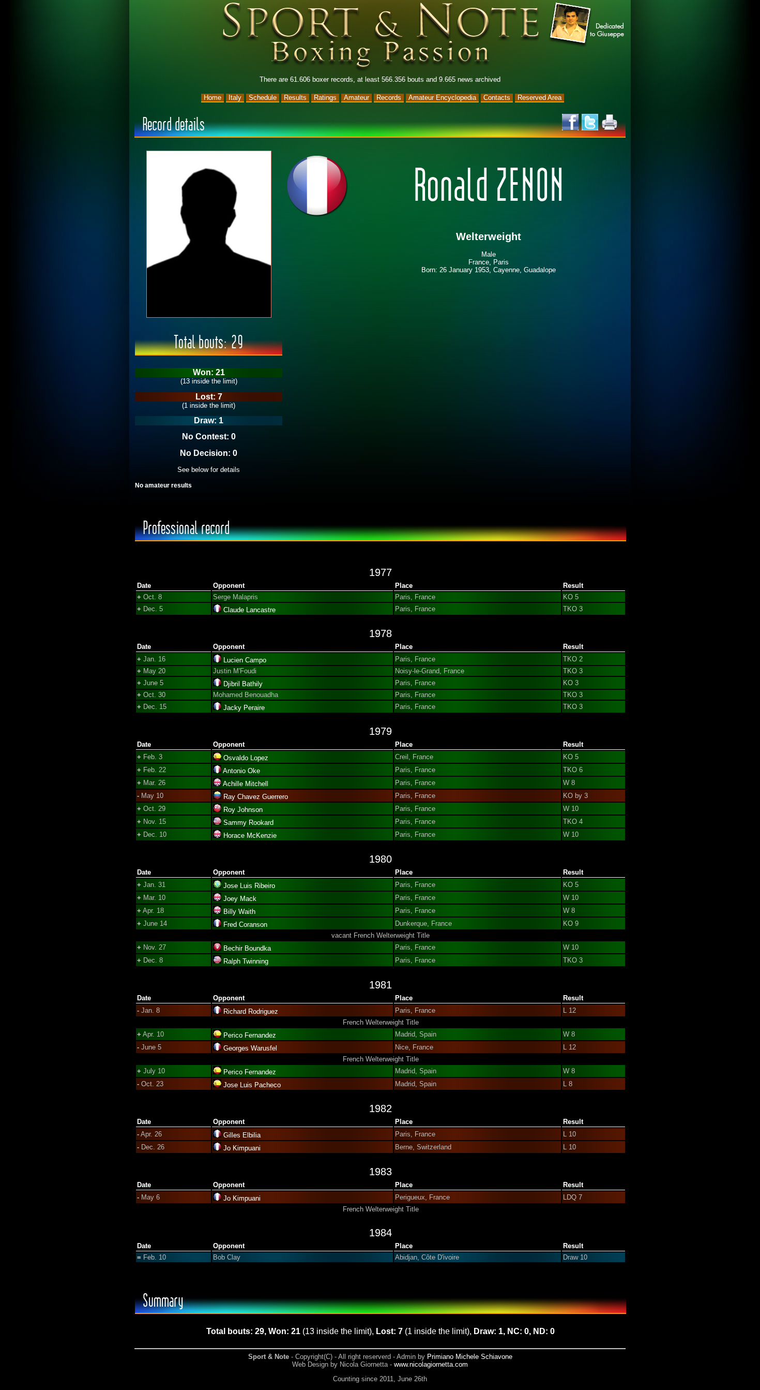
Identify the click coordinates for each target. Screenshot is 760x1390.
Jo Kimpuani (242, 1148)
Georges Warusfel (250, 1048)
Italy (235, 97)
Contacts (496, 97)
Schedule (263, 97)
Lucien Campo (244, 660)
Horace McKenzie (250, 835)
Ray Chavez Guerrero (255, 797)
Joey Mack (239, 899)
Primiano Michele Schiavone (469, 1357)
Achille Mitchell (245, 784)
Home (212, 97)
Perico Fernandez (249, 1035)
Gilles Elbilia (242, 1135)
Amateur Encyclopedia (442, 97)
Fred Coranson (245, 924)
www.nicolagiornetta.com (431, 1364)
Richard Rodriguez (250, 1011)
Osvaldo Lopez (245, 758)
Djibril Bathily (243, 684)
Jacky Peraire (244, 708)
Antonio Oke (241, 771)
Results (295, 97)
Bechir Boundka (247, 948)
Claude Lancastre (249, 610)
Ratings (325, 97)
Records (388, 97)
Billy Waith (239, 911)
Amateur (356, 97)
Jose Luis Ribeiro (249, 886)
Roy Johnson (243, 810)
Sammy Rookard (248, 822)
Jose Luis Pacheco (252, 1085)
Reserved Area (539, 97)
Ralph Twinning (245, 961)
